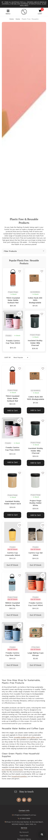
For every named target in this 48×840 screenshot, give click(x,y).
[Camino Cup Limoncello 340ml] (12, 532)
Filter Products (10, 251)
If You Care (35, 647)
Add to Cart (12, 410)
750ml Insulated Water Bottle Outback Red (13, 300)
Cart (40, 12)
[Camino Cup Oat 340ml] (35, 532)
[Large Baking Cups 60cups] (35, 632)
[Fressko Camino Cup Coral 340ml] (35, 582)
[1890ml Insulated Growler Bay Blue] (12, 582)
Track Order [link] (24, 835)
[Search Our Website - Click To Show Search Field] (42, 834)
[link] (19, 800)
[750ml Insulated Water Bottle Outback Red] (13, 278)
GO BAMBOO (35, 292)
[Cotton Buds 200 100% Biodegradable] (35, 278)
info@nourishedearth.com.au (25, 815)
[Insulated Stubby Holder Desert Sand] (12, 480)
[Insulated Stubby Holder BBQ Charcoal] (35, 321)
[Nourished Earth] (24, 12)
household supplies (19, 776)
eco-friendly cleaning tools (12, 769)
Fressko (8, 335)
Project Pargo (13, 292)
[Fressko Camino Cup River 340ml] (12, 632)
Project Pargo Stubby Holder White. (35, 503)
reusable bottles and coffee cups (27, 737)
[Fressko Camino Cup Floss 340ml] (13, 321)
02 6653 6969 (25, 818)
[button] (19, 271)
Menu (8, 14)
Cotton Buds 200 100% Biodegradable (35, 300)
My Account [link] (24, 832)
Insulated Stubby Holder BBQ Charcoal (35, 343)
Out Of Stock (12, 565)
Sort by (7, 357)
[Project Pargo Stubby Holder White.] (35, 480)
